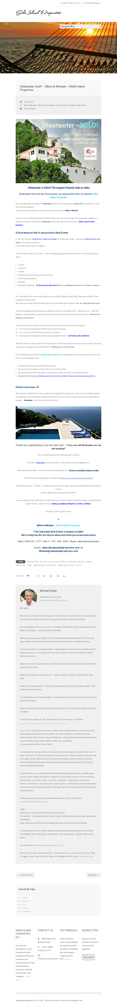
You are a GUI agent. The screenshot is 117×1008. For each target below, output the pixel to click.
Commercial (25, 912)
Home (29, 565)
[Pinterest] (58, 576)
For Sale (23, 898)
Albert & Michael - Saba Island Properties (39, 105)
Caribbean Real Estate (77, 105)
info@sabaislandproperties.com (50, 959)
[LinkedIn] (64, 576)
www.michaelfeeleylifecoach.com (54, 601)
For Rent (23, 908)
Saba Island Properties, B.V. (26, 1001)
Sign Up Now (88, 957)
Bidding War (33, 562)
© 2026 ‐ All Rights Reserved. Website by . (49, 1001)
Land (22, 905)
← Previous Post (25, 875)
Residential (24, 901)
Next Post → (93, 875)
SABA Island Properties (45, 565)
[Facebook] (38, 576)
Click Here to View (86, 856)
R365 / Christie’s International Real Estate (76, 478)
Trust (79, 565)
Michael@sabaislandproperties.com (50, 845)
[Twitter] (44, 576)
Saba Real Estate (66, 565)
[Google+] (51, 576)
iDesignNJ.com (76, 1001)
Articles (59, 105)
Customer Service (75, 562)
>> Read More (65, 959)
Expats (88, 562)
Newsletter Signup (93, 3)
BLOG (65, 105)
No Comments (30, 109)
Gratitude (21, 565)
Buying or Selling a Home (52, 562)
